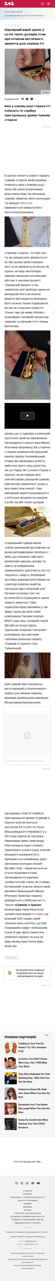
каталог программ (27, 1200)
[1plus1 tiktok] (27, 1183)
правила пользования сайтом (27, 1219)
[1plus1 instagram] (16, 1183)
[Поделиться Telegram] (22, 99)
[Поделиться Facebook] (27, 99)
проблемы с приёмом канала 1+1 (27, 1197)
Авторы (27, 1210)
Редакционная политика (28, 1223)
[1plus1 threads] (22, 1183)
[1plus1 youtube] (38, 1183)
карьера (27, 1203)
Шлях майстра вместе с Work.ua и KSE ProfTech (24, 15)
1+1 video (37, 913)
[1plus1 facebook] (32, 1183)
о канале (27, 1191)
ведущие (27, 1207)
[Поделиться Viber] (32, 99)
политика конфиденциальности (27, 1216)
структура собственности (27, 1213)
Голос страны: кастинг (13, 12)
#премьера (11, 957)
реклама (27, 1194)
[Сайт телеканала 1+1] (9, 4)
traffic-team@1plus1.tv (27, 1268)
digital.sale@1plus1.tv (27, 1262)
